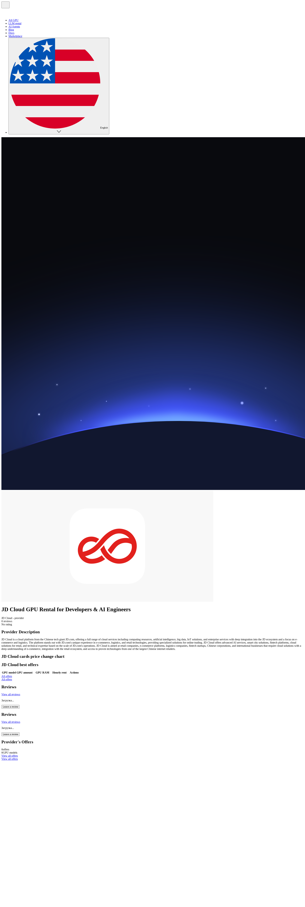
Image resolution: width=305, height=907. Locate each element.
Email (11, 849)
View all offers (9, 755)
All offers (6, 676)
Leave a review (10, 706)
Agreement (24, 880)
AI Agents (14, 26)
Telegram (13, 846)
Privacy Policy (9, 880)
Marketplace (15, 36)
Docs (11, 32)
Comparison (15, 822)
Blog (11, 29)
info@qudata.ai (10, 877)
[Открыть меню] (5, 4)
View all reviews (10, 694)
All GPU (13, 20)
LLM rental (14, 23)
